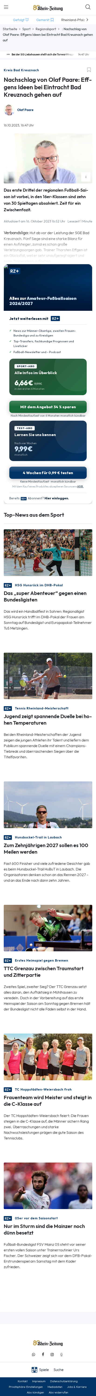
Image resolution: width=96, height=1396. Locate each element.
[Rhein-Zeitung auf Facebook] (43, 1354)
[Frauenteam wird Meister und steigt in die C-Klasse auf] (48, 1056)
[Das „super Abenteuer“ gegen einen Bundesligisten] (48, 552)
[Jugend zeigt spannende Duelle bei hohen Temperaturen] (48, 675)
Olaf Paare (25, 110)
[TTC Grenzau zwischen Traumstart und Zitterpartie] (48, 927)
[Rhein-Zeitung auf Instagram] (52, 1354)
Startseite (10, 29)
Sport (26, 29)
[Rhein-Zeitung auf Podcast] (61, 1354)
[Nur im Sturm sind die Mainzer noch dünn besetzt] (48, 1185)
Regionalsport (46, 29)
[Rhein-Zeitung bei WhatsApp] (33, 1354)
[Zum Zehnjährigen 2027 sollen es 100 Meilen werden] (48, 804)
